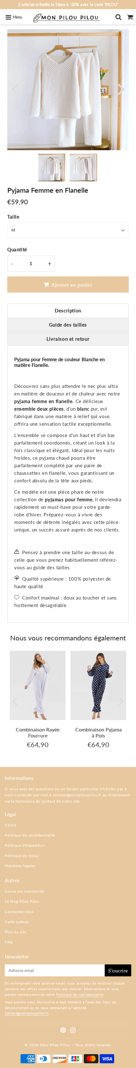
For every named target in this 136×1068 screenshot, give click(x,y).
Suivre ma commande (24, 891)
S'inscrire (118, 970)
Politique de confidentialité (30, 835)
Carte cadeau (17, 921)
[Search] (118, 17)
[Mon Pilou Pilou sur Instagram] (73, 1031)
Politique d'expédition (25, 845)
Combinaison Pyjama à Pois (98, 732)
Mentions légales (20, 865)
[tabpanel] (52, 167)
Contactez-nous (19, 911)
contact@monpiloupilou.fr (77, 794)
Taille (13, 216)
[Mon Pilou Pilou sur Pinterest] (64, 1031)
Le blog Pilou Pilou (22, 901)
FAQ (9, 942)
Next (121, 88)
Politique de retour (22, 855)
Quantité (17, 249)
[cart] (130, 17)
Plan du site (15, 931)
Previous (14, 88)
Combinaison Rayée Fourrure (37, 732)
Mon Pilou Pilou (55, 1044)
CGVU (10, 825)
